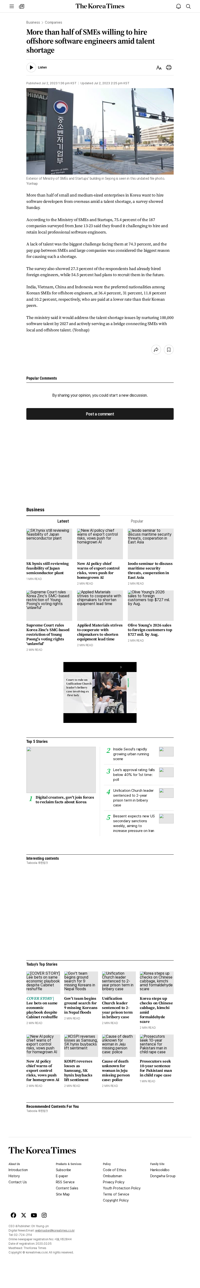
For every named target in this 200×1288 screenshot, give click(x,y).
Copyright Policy (116, 1200)
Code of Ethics (114, 1170)
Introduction (18, 1170)
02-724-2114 (23, 1235)
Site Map (63, 1194)
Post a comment (100, 414)
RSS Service (65, 1182)
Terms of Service (116, 1194)
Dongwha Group (163, 1176)
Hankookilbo (160, 1170)
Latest (63, 521)
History (14, 1176)
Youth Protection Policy (121, 1188)
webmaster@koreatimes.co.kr (55, 1230)
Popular (137, 521)
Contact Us (18, 1182)
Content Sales (67, 1188)
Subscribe (63, 1170)
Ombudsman (112, 1176)
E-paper (62, 1176)
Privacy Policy (113, 1182)
